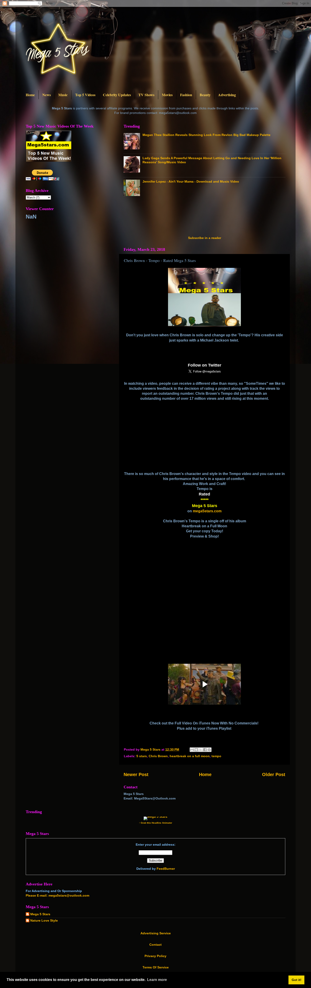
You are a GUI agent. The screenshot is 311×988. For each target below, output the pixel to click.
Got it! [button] (296, 980)
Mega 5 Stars (40, 914)
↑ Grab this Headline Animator (155, 823)
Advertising (227, 94)
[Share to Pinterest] (209, 749)
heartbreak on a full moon (190, 756)
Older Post (273, 774)
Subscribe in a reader (204, 238)
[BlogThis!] (196, 749)
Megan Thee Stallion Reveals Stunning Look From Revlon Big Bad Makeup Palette (206, 135)
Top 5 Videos (85, 94)
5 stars (141, 756)
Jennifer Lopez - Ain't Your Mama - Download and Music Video (191, 181)
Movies (167, 94)
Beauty (205, 94)
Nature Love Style (44, 920)
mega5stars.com (207, 511)
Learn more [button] (157, 980)
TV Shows (146, 94)
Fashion (186, 94)
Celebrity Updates (117, 94)
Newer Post (136, 774)
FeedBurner (166, 868)
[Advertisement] (206, 217)
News (46, 94)
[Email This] (192, 749)
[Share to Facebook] (205, 749)
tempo (216, 756)
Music (63, 94)
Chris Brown (158, 756)
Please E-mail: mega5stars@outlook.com (57, 895)
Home (30, 94)
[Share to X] (200, 749)
